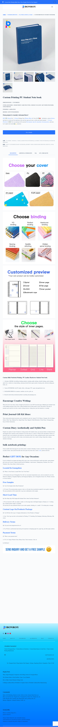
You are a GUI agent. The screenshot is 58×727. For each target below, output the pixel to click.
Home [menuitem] (4, 638)
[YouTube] (10, 633)
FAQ (35, 153)
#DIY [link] (4, 118)
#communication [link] (45, 122)
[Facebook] (3, 633)
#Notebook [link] (5, 122)
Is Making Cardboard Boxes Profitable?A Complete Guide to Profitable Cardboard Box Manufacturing (25, 682)
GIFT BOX (15, 456)
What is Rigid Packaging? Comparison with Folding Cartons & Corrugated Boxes (20, 674)
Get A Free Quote (43, 153)
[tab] (13, 153)
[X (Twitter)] (5, 633)
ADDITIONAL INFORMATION (25, 153)
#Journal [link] (9, 118)
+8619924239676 (50, 659)
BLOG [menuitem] (42, 638)
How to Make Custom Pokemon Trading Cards (13, 680)
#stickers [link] (53, 118)
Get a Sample (29, 132)
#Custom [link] (16, 118)
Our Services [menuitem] (22, 638)
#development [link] (29, 122)
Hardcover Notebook (27, 140)
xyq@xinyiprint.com (49, 655)
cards (40, 450)
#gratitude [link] (39, 122)
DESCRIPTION (13, 153)
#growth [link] (34, 122)
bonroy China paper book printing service (38, 144)
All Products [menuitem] (33, 638)
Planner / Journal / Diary (13, 140)
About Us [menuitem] (12, 638)
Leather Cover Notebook (41, 140)
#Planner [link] (27, 118)
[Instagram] (8, 633)
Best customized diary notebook (15, 144)
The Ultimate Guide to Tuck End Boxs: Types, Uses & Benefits (16, 677)
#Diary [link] (30, 118)
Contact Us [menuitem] (51, 638)
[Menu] (52, 6)
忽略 (54, 2)
